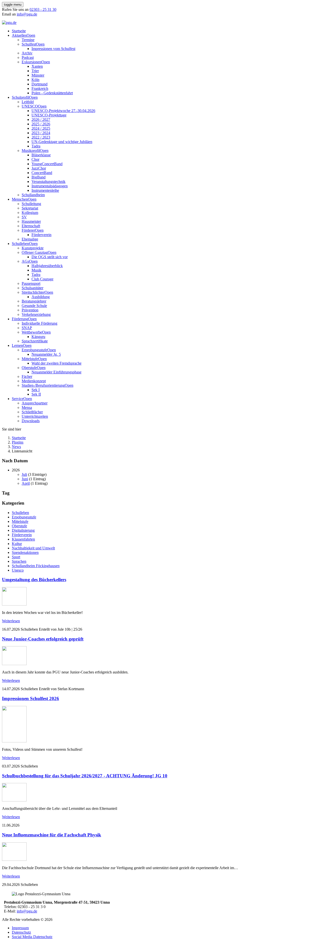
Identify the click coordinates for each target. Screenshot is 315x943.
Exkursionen (31, 62)
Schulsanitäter (32, 288)
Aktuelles (19, 35)
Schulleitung (31, 204)
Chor (35, 159)
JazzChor (39, 168)
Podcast (28, 57)
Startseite (19, 31)
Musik (36, 270)
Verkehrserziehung (36, 314)
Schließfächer (32, 412)
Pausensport (31, 283)
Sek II (36, 394)
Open (31, 35)
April (26, 483)
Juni (25, 479)
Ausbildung (41, 297)
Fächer (27, 376)
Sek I (36, 390)
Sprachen (19, 561)
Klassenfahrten (23, 539)
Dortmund (39, 84)
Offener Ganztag (35, 252)
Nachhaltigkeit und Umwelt (33, 548)
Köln (35, 80)
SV (24, 217)
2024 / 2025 (41, 128)
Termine (28, 40)
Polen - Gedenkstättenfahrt (52, 93)
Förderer (28, 230)
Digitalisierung (23, 530)
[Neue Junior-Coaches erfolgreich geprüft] (14, 664)
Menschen (20, 199)
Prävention (30, 310)
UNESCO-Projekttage (49, 115)
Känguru (38, 337)
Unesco (18, 570)
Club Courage (42, 279)
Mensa (27, 407)
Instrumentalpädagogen (50, 186)
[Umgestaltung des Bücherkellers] (14, 604)
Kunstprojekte (33, 248)
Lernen (17, 345)
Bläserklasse (41, 155)
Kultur (17, 544)
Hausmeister (31, 221)
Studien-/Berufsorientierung (43, 385)
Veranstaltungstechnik (48, 181)
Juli (24, 474)
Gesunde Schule (34, 306)
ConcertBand (42, 173)
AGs (25, 261)
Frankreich (40, 88)
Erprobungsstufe (34, 350)
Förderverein (41, 235)
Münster (38, 75)
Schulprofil (20, 97)
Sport (16, 557)
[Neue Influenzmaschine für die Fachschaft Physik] (14, 859)
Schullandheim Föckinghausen (36, 566)
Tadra (36, 146)
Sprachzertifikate (35, 341)
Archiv (27, 53)
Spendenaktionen (25, 552)
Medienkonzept (34, 381)
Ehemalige (30, 239)
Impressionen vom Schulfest (53, 49)
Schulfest (29, 44)
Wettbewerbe (32, 332)
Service (17, 399)
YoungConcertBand (47, 164)
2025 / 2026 (41, 124)
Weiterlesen (11, 621)
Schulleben (20, 243)
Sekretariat (30, 208)
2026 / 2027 (41, 119)
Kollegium (30, 212)
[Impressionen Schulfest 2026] (14, 741)
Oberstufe (29, 368)
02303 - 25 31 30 (43, 9)
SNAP (27, 328)
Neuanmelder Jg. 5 (46, 354)
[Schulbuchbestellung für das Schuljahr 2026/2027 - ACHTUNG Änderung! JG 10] (14, 800)
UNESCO (30, 106)
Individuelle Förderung (39, 323)
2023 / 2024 (41, 133)
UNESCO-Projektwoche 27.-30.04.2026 (63, 111)
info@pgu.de (27, 14)
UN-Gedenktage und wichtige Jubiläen (62, 142)
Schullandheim (33, 195)
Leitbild (28, 102)
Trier (35, 71)
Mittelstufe (30, 359)
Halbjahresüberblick (47, 266)
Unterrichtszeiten (35, 416)
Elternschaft (31, 226)
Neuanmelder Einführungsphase (56, 372)
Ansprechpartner (34, 403)
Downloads (31, 421)
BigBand (39, 177)
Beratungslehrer (34, 301)
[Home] (9, 22)
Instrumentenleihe (45, 190)
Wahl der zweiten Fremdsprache (56, 363)
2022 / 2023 (41, 137)
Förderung (20, 319)
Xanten (37, 66)
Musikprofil (31, 150)
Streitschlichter (33, 292)
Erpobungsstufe (24, 517)
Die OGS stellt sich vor (50, 257)
